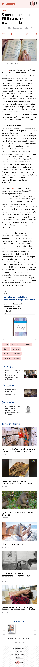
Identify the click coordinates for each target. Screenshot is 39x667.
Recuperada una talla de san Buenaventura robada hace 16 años (17, 481)
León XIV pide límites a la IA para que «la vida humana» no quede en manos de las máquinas (14, 375)
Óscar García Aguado (11, 354)
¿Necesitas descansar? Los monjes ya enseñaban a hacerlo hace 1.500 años (19, 608)
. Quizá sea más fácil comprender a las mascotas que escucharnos (16, 575)
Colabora (19, 651)
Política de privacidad (19, 655)
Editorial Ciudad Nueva (21, 344)
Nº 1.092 (15, 349)
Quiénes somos (19, 648)
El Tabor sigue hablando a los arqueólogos (11, 392)
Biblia (5, 344)
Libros (4, 11)
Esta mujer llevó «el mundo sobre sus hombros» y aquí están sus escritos (18, 450)
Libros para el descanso (12, 544)
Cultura (10, 4)
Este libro (6, 70)
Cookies (19, 658)
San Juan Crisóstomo (11, 358)
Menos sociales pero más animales (19, 513)
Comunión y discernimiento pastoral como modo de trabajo (13, 411)
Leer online (19, 642)
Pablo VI (13, 188)
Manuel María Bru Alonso (12, 28)
